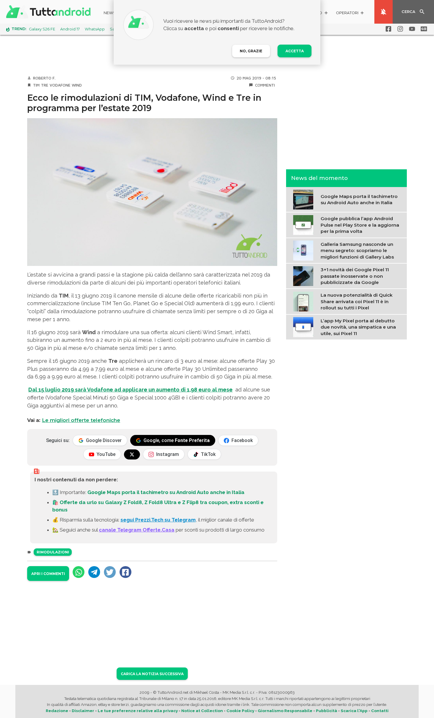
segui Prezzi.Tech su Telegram (158, 520)
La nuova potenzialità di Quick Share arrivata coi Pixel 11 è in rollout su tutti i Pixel (356, 301)
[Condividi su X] (110, 572)
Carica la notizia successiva (152, 674)
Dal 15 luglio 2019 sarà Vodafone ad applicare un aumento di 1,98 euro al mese (130, 389)
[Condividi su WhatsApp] (78, 572)
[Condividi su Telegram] (94, 572)
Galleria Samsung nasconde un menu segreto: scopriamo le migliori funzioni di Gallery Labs (357, 250)
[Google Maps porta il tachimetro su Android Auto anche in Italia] (304, 199)
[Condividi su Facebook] (125, 572)
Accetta (294, 51)
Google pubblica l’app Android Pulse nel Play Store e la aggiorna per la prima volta (360, 225)
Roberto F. (44, 78)
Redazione (57, 710)
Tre (44, 85)
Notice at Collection (202, 710)
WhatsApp (95, 29)
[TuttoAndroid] (49, 11)
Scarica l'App (354, 710)
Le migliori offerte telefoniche (81, 420)
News (110, 13)
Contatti (380, 710)
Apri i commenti (48, 573)
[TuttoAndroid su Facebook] (387, 29)
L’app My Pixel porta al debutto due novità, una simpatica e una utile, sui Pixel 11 (358, 327)
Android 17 (70, 29)
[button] (350, 13)
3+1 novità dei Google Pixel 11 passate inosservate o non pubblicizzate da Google (355, 276)
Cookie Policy (240, 710)
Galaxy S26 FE (42, 29)
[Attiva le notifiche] (383, 12)
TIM (36, 85)
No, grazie (251, 51)
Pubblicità (326, 710)
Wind (77, 85)
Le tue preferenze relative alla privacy (138, 710)
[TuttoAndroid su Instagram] (399, 29)
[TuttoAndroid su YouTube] (411, 29)
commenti (265, 85)
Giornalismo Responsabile (285, 710)
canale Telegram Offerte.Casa (136, 530)
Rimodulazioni (53, 552)
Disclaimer (83, 710)
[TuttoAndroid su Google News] (423, 29)
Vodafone (60, 85)
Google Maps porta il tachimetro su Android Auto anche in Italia (165, 492)
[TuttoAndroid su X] (132, 454)
